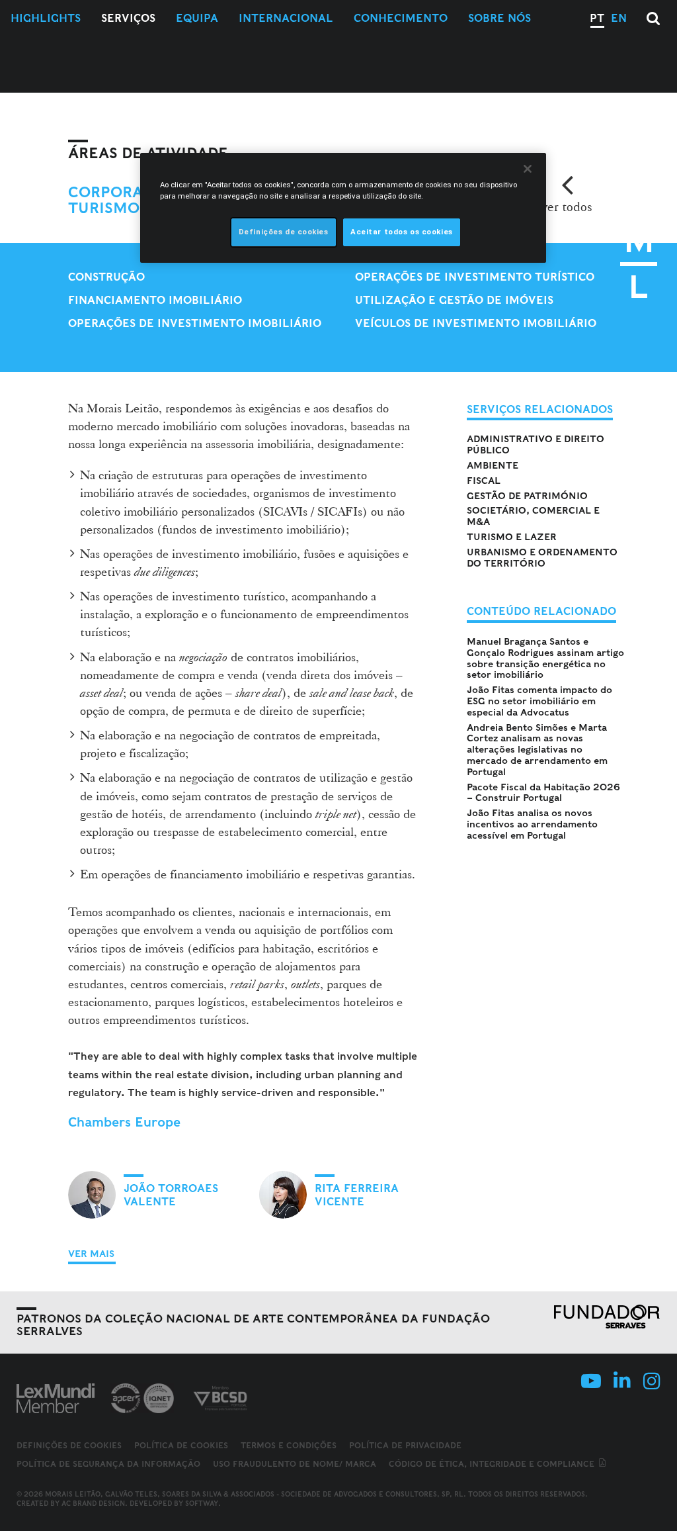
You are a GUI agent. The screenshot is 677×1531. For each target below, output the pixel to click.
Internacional (286, 18)
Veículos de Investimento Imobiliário (475, 323)
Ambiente (492, 465)
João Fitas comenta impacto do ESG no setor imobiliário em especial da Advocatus (539, 701)
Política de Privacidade (405, 1445)
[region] (343, 208)
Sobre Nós (499, 18)
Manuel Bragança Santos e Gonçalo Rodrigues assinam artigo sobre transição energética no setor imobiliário (545, 658)
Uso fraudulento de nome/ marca (294, 1464)
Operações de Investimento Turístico (474, 277)
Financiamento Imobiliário (155, 300)
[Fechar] (527, 168)
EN (619, 18)
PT (597, 18)
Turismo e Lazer (512, 537)
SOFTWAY (201, 1503)
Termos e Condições (289, 1445)
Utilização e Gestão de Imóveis (454, 300)
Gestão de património (527, 495)
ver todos (566, 206)
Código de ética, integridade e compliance (493, 1464)
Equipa (197, 18)
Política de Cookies (181, 1445)
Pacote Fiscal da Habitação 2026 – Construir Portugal (543, 793)
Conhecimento (401, 18)
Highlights (46, 18)
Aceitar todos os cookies (401, 231)
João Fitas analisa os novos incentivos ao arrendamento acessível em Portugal (532, 824)
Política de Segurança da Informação (108, 1464)
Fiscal (483, 480)
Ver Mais (91, 1253)
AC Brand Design (93, 1503)
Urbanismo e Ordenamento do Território (542, 558)
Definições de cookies (69, 1445)
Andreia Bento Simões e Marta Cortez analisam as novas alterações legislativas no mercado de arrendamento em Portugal (537, 749)
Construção (106, 277)
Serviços (128, 18)
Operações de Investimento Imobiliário (194, 323)
